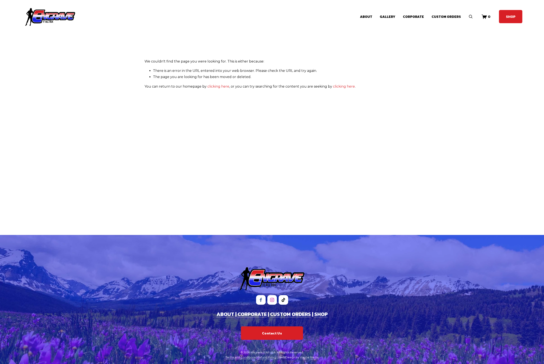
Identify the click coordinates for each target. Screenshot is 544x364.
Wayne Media (309, 357)
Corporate (413, 16)
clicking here (218, 86)
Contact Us (272, 333)
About (366, 16)
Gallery (387, 16)
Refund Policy (266, 357)
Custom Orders (446, 16)
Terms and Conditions (240, 357)
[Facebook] (261, 300)
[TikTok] (283, 300)
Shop (511, 16)
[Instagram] (272, 300)
